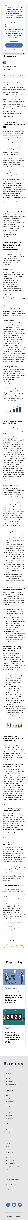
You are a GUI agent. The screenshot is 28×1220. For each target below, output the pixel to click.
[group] (14, 75)
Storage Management (11, 1084)
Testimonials (9, 1138)
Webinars (8, 1124)
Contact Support (10, 1118)
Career (7, 1146)
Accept (14, 45)
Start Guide (8, 1121)
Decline (14, 49)
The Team (8, 1135)
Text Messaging (10, 1104)
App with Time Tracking (12, 1092)
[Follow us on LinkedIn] (14, 1205)
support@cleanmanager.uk (13, 1166)
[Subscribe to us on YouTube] (20, 1205)
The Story (8, 1132)
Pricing (7, 1189)
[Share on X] (11, 946)
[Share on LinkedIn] (16, 946)
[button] (4, 75)
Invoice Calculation (10, 1098)
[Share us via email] (22, 946)
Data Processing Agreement (12, 1179)
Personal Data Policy (11, 1184)
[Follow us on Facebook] (8, 1205)
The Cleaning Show (17, 494)
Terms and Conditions (11, 1175)
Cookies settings (14, 41)
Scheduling (8, 1078)
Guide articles (9, 1115)
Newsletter (8, 1143)
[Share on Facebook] (6, 946)
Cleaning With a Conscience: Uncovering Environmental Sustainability (12, 931)
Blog (7, 1169)
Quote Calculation (10, 1107)
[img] (18, 76)
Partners (8, 1141)
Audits (7, 1095)
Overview (8, 1075)
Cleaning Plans (9, 1081)
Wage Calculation (10, 1101)
